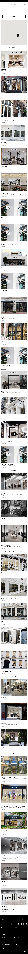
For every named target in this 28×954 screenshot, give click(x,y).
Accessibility (16, 951)
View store (3, 73)
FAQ (2, 940)
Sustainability (3, 934)
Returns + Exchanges (5, 944)
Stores (15, 940)
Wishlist (15, 934)
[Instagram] (21, 924)
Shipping (3, 942)
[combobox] (14, 16)
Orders (15, 932)
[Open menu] (2, 4)
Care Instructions (4, 948)
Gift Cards (3, 946)
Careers (2, 932)
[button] (18, 36)
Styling (15, 944)
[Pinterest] (23, 924)
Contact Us (16, 942)
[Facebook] (18, 924)
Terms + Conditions (10, 951)
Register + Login (17, 930)
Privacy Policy (3, 951)
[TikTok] (26, 924)
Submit (24, 919)
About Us (3, 930)
